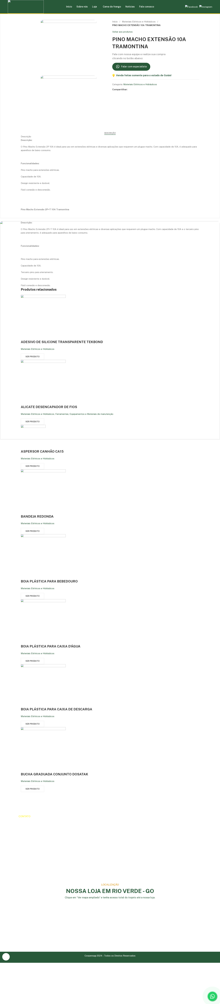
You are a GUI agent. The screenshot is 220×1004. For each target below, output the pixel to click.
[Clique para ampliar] (6, 957)
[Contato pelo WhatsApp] (212, 996)
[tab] (110, 133)
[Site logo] (26, 9)
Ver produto (32, 356)
